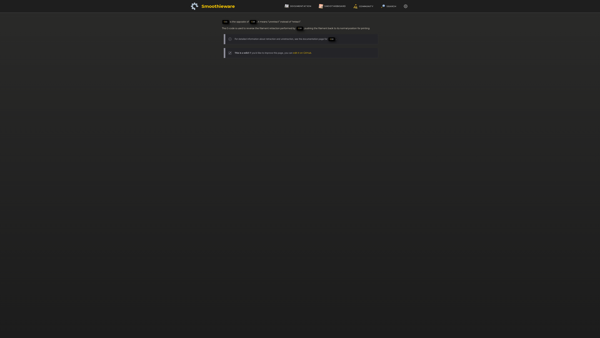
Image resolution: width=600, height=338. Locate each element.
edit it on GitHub (302, 52)
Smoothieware (218, 6)
